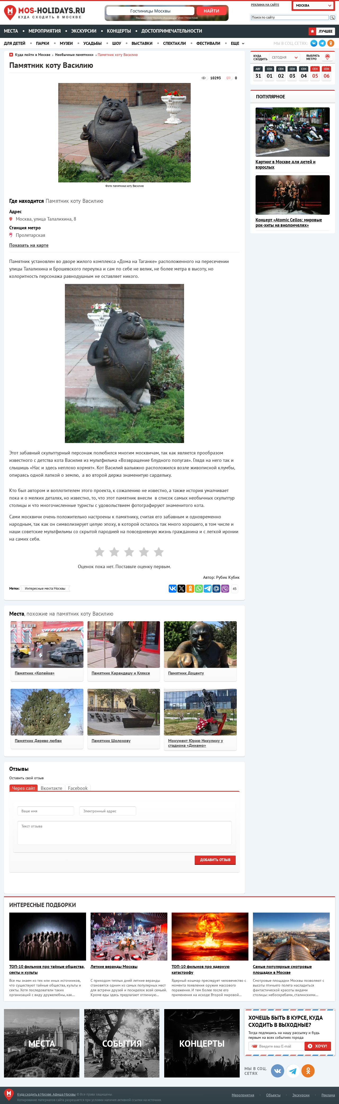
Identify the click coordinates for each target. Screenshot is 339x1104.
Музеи (66, 43)
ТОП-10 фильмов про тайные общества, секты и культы (47, 969)
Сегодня (279, 57)
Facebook (78, 788)
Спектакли (174, 43)
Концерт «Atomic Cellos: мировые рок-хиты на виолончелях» (289, 222)
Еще (235, 43)
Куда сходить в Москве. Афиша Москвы (46, 1094)
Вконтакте (51, 788)
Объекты (273, 1095)
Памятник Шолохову (111, 740)
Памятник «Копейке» (35, 673)
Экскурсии (83, 31)
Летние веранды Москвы (114, 966)
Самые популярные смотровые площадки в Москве (282, 969)
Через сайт (23, 788)
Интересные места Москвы (45, 588)
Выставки (142, 43)
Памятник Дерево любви (38, 740)
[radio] (97, 553)
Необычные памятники (75, 54)
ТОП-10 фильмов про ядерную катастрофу (201, 969)
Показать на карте (28, 245)
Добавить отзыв (215, 859)
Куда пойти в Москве (32, 54)
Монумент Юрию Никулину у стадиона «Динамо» (195, 743)
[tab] (23, 787)
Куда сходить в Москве (50, 17)
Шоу (116, 43)
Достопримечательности (171, 31)
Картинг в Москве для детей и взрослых (285, 164)
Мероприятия (45, 31)
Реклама (328, 1095)
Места (11, 31)
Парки (42, 43)
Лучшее (325, 31)
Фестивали (208, 43)
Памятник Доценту (186, 673)
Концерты (119, 31)
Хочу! (321, 1046)
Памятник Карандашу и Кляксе (121, 673)
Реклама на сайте (265, 5)
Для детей (14, 43)
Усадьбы (92, 43)
